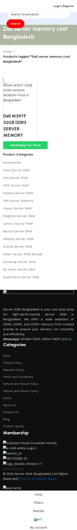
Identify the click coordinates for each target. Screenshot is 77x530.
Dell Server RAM (15, 178)
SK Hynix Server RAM (19, 269)
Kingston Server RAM (19, 216)
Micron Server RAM (17, 231)
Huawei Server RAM (18, 193)
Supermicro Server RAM (21, 277)
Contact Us (10, 412)
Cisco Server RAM (16, 170)
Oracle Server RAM (17, 246)
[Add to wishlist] (31, 108)
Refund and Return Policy (20, 383)
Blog (6, 419)
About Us (9, 405)
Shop (6, 355)
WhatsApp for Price (25, 145)
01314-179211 (51, 339)
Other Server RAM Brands (22, 254)
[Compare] (8, 108)
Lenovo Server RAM (18, 224)
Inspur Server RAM (17, 208)
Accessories (12, 162)
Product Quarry (13, 426)
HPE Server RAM (16, 185)
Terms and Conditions (18, 376)
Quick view (20, 108)
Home (7, 51)
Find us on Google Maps (38, 479)
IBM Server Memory (18, 201)
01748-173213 (30, 339)
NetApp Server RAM (18, 239)
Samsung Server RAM (19, 262)
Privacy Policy (12, 362)
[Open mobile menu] (4, 6)
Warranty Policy (13, 369)
